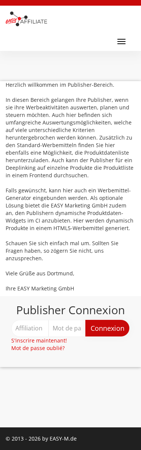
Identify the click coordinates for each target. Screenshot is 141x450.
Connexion (107, 328)
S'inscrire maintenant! (39, 340)
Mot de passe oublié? (38, 348)
